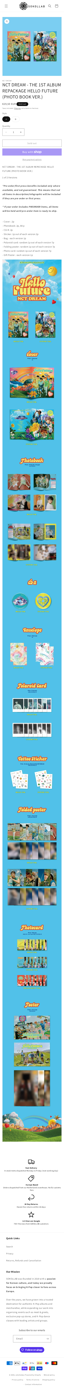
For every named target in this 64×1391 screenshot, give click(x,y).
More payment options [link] (32, 159)
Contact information (33, 1384)
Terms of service (32, 1380)
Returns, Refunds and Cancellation (23, 1260)
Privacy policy (17, 1380)
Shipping (17, 108)
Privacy (9, 1253)
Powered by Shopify (33, 1375)
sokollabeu (20, 1375)
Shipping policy (48, 1380)
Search (9, 1246)
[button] (6, 6)
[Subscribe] (47, 1338)
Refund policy (49, 1375)
